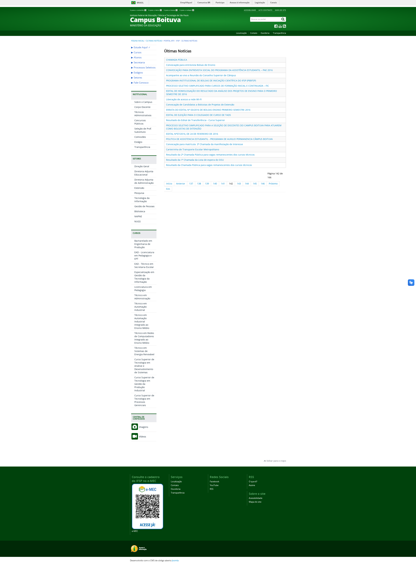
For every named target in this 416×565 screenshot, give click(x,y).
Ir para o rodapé (187, 10)
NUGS (137, 221)
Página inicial (137, 41)
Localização (241, 33)
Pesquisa (139, 193)
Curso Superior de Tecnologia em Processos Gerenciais (144, 400)
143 (239, 183)
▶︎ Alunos (136, 57)
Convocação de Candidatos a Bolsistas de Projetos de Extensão (200, 104)
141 (223, 183)
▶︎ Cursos (136, 52)
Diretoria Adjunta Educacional (143, 173)
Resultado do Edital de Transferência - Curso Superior (195, 120)
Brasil (140, 2)
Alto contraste (265, 10)
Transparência (279, 33)
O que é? (253, 481)
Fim (168, 188)
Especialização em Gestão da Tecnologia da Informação (144, 277)
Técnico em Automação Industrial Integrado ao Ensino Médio (141, 321)
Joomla (175, 560)
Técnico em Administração (142, 297)
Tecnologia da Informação (142, 199)
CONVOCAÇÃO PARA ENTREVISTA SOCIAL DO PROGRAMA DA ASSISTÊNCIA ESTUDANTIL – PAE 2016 (219, 70)
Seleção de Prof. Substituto (143, 130)
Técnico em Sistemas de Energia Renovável (144, 351)
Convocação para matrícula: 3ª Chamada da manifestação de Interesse (204, 144)
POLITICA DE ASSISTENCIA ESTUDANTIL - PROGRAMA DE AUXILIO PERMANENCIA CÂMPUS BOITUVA (219, 139)
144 (247, 183)
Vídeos (142, 436)
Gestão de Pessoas (144, 206)
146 (263, 183)
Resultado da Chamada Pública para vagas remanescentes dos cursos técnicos (209, 165)
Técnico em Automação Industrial (140, 307)
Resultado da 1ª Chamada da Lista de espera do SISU (195, 159)
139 (207, 183)
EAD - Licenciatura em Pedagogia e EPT (144, 255)
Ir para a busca (170, 10)
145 (255, 183)
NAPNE (138, 216)
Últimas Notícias (154, 41)
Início (169, 183)
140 (215, 183)
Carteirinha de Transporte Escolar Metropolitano (192, 149)
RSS (211, 489)
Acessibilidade (250, 10)
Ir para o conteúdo (138, 10)
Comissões (140, 136)
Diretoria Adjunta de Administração (144, 181)
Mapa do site (280, 10)
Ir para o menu (154, 10)
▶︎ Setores (136, 77)
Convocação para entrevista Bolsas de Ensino (190, 64)
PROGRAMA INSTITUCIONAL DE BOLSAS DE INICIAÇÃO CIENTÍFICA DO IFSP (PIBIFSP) (211, 80)
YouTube (214, 485)
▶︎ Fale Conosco (140, 82)
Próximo (273, 183)
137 (191, 183)
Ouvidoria (265, 33)
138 (199, 183)
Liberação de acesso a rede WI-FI (184, 99)
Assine (252, 485)
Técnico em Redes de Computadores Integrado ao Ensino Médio (144, 337)
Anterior (180, 183)
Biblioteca (139, 211)
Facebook (214, 481)
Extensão (139, 187)
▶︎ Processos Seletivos (143, 67)
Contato (253, 33)
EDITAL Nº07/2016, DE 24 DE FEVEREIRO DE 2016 (192, 133)
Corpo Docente (142, 107)
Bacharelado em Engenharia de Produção (143, 244)
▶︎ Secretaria (138, 62)
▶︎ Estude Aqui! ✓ (140, 47)
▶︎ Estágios (137, 72)
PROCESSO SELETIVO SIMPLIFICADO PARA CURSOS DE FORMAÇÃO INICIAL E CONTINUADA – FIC (217, 85)
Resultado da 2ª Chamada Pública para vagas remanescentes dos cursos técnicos (210, 154)
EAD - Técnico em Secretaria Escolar (144, 265)
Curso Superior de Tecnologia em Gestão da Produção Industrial (144, 384)
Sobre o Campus (143, 102)
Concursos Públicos (140, 122)
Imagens (143, 427)
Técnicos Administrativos (142, 113)
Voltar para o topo (276, 460)
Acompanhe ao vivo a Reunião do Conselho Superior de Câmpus (201, 75)
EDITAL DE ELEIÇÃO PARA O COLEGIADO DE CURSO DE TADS (198, 115)
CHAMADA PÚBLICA (176, 59)
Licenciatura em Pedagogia (143, 288)
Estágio (138, 141)
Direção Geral (141, 166)
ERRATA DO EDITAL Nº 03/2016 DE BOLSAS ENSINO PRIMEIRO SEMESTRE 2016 (208, 109)
